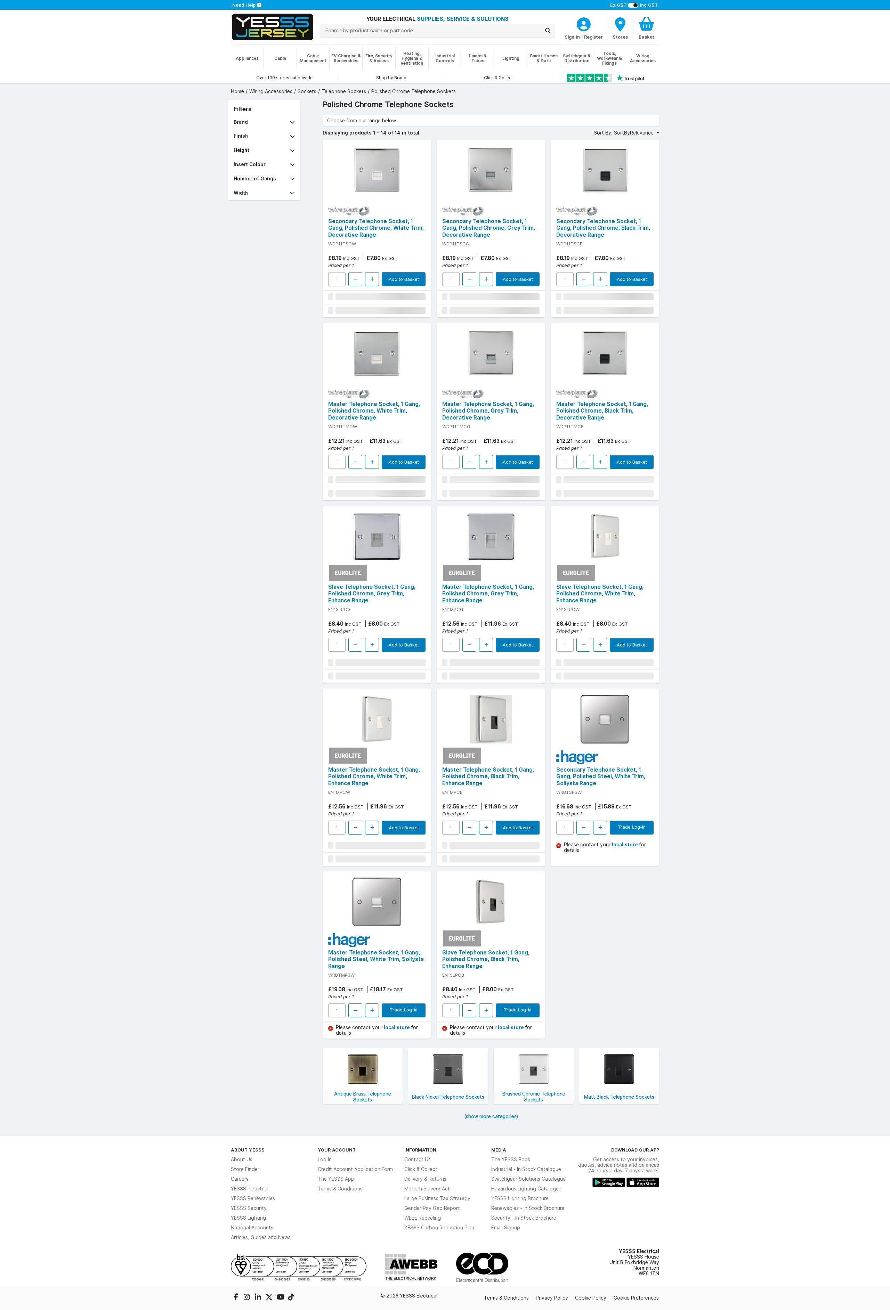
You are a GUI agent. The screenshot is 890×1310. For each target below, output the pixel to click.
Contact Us (417, 1159)
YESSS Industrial (249, 1188)
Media (498, 1150)
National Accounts (252, 1227)
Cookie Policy (590, 1298)
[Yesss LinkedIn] (258, 1298)
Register (593, 37)
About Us (241, 1159)
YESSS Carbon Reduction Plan (439, 1227)
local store (625, 844)
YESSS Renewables (253, 1198)
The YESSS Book (510, 1159)
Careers (240, 1179)
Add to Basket (404, 279)
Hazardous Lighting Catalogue (526, 1188)
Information (420, 1150)
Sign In (572, 37)
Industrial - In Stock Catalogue (526, 1169)
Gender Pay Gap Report (432, 1208)
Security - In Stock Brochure (523, 1218)
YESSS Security (249, 1208)
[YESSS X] (269, 1298)
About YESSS (248, 1150)
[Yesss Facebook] (236, 1298)
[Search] (548, 31)
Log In (325, 1159)
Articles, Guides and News (261, 1237)
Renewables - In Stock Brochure (528, 1208)
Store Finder (245, 1169)
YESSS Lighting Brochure (520, 1198)
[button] (264, 122)
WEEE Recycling (422, 1218)
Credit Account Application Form (355, 1169)
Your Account (337, 1150)
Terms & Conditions (340, 1188)
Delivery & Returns (425, 1179)
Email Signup (505, 1227)
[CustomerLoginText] (584, 23)
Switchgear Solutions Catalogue (528, 1179)
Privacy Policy (552, 1298)
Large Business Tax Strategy (437, 1198)
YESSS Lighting (248, 1218)
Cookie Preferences (636, 1298)
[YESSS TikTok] (291, 1298)
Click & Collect (420, 1169)
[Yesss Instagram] (247, 1298)
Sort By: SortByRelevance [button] (624, 133)
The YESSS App (336, 1179)
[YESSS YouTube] (280, 1298)
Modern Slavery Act (427, 1188)
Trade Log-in (632, 827)
